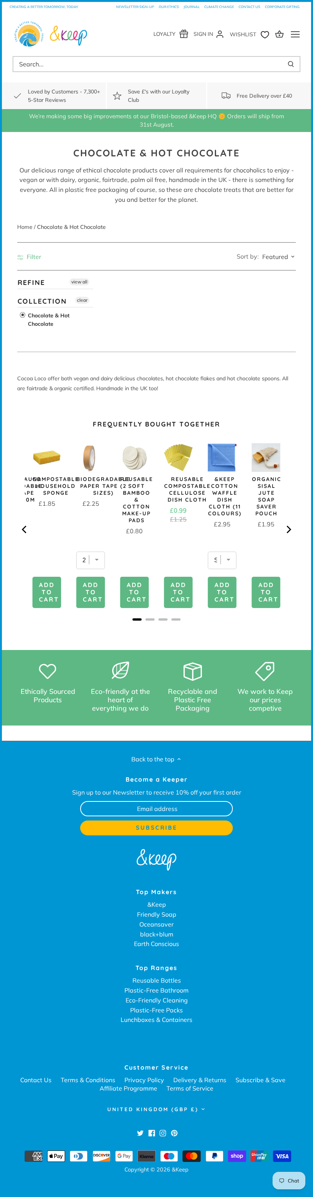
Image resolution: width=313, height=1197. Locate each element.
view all (79, 282)
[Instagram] (163, 1132)
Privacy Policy (144, 1080)
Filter (33, 257)
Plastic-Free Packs (156, 1010)
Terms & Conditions (88, 1080)
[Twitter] (140, 1132)
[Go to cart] (280, 33)
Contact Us (249, 7)
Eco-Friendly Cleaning (157, 1000)
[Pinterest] (174, 1132)
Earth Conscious (156, 944)
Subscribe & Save (261, 1080)
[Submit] (291, 64)
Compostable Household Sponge (55, 486)
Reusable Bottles (156, 980)
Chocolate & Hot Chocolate (47, 319)
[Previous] (24, 529)
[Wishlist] (251, 33)
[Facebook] (151, 1132)
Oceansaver (156, 924)
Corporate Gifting (282, 7)
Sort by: (248, 256)
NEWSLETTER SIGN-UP (135, 7)
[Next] (288, 529)
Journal (192, 7)
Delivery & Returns (199, 1080)
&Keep (156, 904)
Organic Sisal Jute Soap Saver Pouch (266, 496)
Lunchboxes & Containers (156, 1019)
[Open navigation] (295, 34)
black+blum (156, 934)
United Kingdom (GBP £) (152, 1109)
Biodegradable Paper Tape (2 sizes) (103, 486)
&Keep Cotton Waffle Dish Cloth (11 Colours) (225, 496)
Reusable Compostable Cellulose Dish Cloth (187, 489)
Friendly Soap (156, 914)
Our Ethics (169, 7)
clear (82, 299)
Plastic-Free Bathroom (156, 990)
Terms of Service (189, 1088)
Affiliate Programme (128, 1088)
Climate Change (219, 7)
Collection (42, 300)
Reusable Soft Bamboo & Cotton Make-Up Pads (136, 500)
